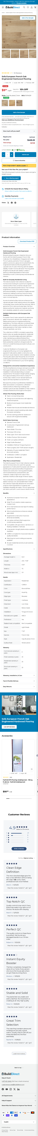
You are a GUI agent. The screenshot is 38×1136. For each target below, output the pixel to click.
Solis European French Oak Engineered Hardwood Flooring (19, 12)
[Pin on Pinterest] (15, 202)
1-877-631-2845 (6, 1081)
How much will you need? (11, 131)
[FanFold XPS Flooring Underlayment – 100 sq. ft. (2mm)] (18, 755)
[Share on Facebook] (12, 202)
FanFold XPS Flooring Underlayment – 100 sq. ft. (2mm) (18, 781)
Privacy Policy (5, 1130)
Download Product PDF (27, 241)
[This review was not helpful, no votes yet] (29, 888)
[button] (35, 7)
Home (3, 12)
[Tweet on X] (8, 202)
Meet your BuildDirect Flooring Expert (13, 120)
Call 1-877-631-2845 (9, 727)
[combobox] (26, 858)
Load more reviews (19, 1053)
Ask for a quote (21, 165)
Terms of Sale (20, 1130)
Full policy (4, 126)
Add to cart (25, 154)
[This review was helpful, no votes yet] (26, 888)
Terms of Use (12, 1130)
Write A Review (19, 848)
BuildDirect (7, 1127)
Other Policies (5, 1131)
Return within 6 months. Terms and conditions (18, 191)
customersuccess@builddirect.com (13, 1084)
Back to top (18, 1067)
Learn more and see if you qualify (14, 198)
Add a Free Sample (27, 18)
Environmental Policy (29, 1130)
